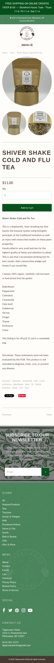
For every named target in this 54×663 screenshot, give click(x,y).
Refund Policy (9, 586)
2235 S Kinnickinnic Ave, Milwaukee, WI (27, 18)
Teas (12, 53)
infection (6, 387)
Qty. (4, 189)
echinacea (6, 384)
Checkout (7, 578)
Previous (6, 414)
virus (27, 387)
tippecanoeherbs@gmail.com (16, 645)
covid (41, 381)
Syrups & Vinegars (11, 516)
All (3, 500)
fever (27, 384)
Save (23, 395)
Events (5, 570)
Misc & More (8, 544)
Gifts (4, 540)
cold (36, 381)
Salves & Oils (8, 528)
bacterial (6, 381)
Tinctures (6, 512)
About (5, 562)
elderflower (18, 384)
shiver (15, 387)
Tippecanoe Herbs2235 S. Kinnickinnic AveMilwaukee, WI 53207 (14, 632)
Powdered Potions (11, 524)
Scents (5, 532)
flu (32, 384)
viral (21, 387)
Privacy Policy (9, 582)
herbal (38, 384)
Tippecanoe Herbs (22, 659)
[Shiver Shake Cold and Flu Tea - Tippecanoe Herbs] (27, 81)
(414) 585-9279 (27, 21)
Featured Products (11, 504)
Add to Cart (27, 207)
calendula (16, 381)
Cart (4, 574)
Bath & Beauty (9, 536)
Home (5, 53)
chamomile (27, 381)
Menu (26, 45)
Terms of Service (10, 590)
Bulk (4, 520)
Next (49, 414)
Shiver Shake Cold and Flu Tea (29, 53)
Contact (6, 566)
